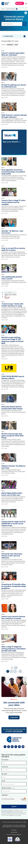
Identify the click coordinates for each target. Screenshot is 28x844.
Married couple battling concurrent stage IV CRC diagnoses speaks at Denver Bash (12, 340)
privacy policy (9, 811)
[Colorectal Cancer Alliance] (5, 3)
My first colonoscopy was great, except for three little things (12, 436)
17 (21, 672)
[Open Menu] (26, 3)
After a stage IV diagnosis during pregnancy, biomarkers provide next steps (13, 649)
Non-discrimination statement (14, 834)
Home (2, 8)
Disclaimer (14, 830)
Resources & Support (10, 8)
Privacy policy (14, 832)
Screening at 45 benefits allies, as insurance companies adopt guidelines (13, 586)
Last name (4, 767)
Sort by (3, 44)
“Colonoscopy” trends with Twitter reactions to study (12, 305)
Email (3, 781)
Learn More (14, 717)
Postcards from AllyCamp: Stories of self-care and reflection (11, 556)
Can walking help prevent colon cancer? (11, 278)
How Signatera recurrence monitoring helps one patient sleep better (13, 172)
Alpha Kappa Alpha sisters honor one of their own (11, 494)
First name (4, 759)
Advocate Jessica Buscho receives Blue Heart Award (11, 408)
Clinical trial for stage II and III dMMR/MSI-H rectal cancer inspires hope (13, 524)
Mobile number (8, 788)
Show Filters (8, 36)
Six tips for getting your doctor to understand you (13, 86)
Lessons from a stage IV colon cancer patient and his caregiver (13, 202)
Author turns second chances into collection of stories (13, 618)
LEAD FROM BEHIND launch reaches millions (12, 377)
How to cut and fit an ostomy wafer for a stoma (13, 249)
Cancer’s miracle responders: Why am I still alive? (13, 54)
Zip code (4, 774)
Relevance (10, 44)
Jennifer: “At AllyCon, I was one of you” (12, 232)
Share (25, 12)
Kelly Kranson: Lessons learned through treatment (13, 116)
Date (16, 44)
